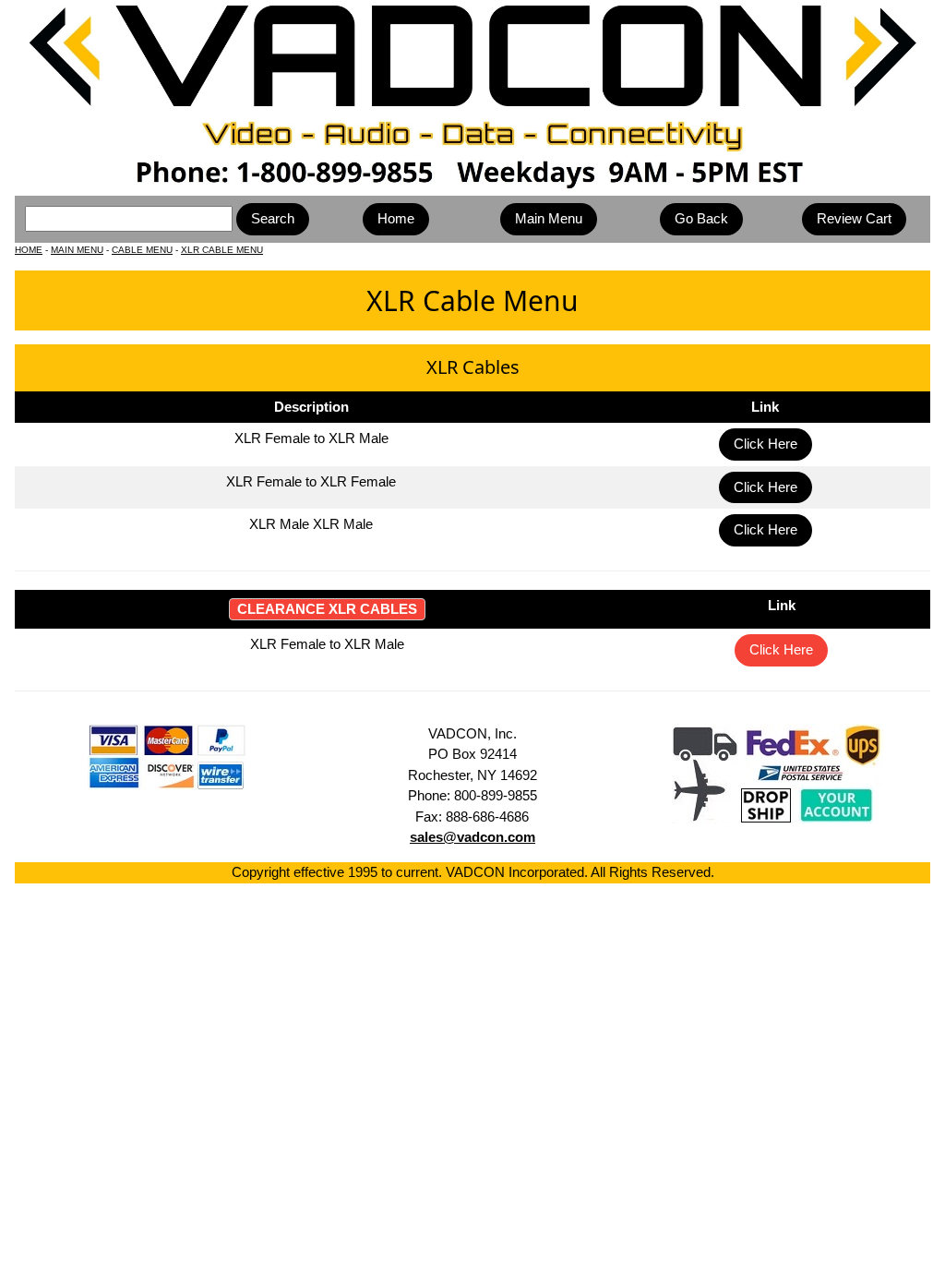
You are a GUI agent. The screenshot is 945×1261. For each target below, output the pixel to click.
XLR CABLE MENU (222, 250)
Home (395, 218)
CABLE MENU (142, 250)
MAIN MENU (77, 250)
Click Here (765, 443)
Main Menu (548, 218)
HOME (28, 250)
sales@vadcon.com (472, 837)
